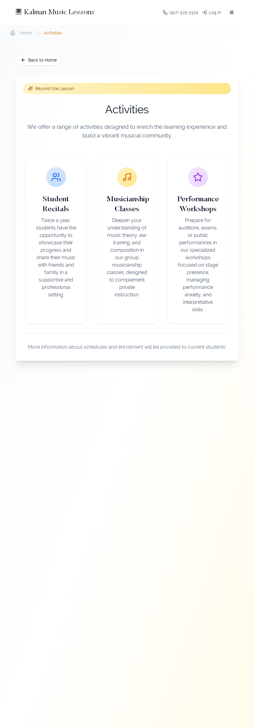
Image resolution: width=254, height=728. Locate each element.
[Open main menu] (232, 12)
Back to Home (42, 60)
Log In (215, 12)
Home (26, 32)
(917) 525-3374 (183, 12)
